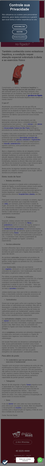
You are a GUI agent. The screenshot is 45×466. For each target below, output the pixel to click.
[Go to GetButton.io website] (40, 464)
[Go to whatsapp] (40, 459)
